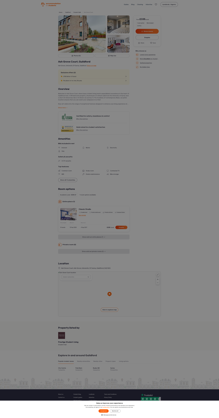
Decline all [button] (115, 410)
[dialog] (109, 409)
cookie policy (106, 407)
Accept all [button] (104, 410)
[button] (109, 415)
